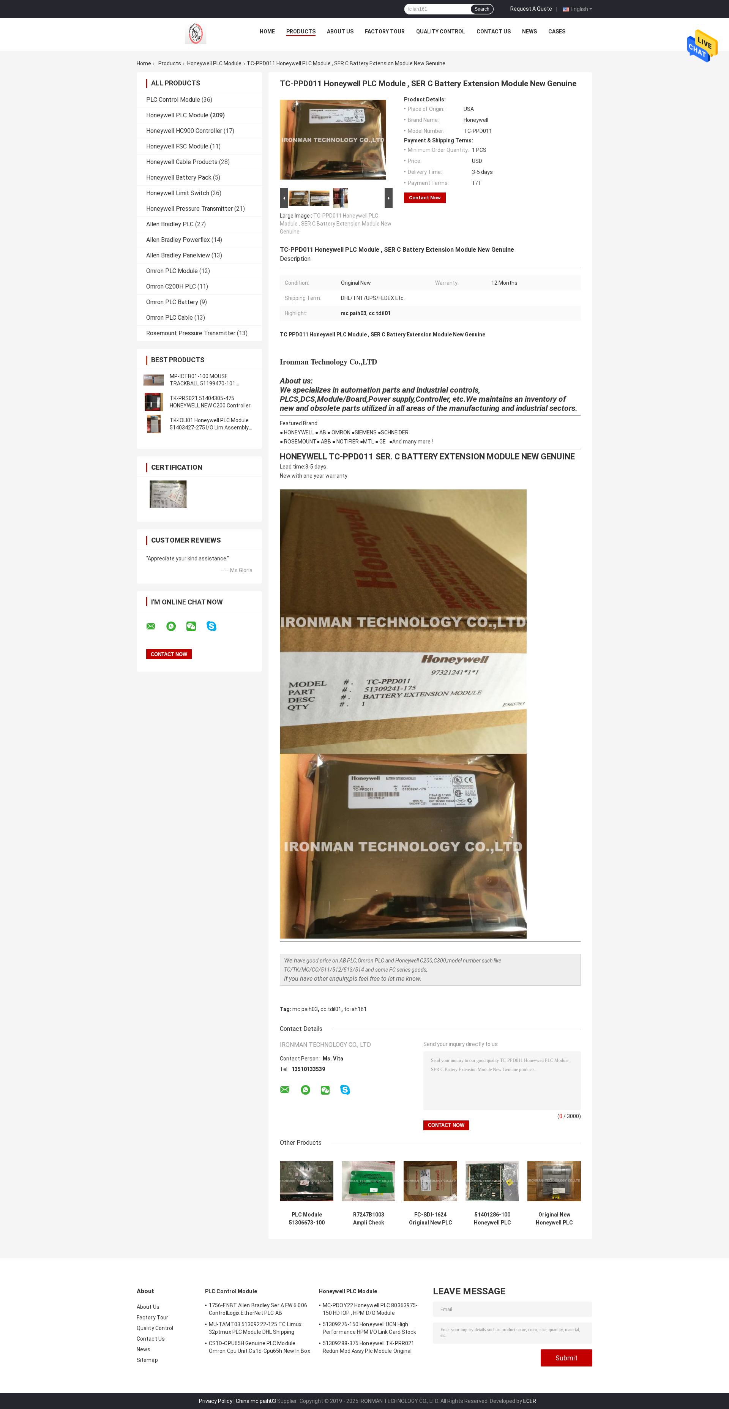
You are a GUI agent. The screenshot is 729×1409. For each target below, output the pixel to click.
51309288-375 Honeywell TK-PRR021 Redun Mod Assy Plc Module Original (368, 1347)
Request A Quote (531, 9)
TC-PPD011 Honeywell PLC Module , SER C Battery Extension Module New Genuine (335, 224)
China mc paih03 (256, 1401)
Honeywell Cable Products (182, 162)
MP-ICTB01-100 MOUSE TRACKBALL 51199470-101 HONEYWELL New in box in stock (208, 383)
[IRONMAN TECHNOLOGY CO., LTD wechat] (195, 626)
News (529, 31)
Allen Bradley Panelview (178, 255)
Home (267, 31)
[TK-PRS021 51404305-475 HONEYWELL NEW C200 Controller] (154, 402)
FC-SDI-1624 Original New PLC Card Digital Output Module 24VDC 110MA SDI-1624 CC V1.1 (431, 1219)
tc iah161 (355, 1009)
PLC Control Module (173, 99)
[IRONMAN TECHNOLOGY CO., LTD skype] (216, 626)
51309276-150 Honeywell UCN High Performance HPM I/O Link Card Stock (370, 1328)
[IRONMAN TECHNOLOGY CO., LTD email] (155, 626)
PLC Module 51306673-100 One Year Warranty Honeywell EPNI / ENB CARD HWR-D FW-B (306, 1219)
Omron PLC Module (172, 271)
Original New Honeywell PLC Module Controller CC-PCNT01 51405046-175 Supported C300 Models (554, 1219)
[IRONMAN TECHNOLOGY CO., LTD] (194, 33)
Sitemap (147, 1360)
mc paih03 (305, 1009)
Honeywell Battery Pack (178, 177)
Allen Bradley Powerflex (178, 239)
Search (482, 9)
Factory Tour (385, 31)
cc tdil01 (330, 1009)
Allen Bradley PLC (170, 224)
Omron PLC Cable (169, 317)
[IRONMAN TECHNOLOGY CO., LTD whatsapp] (175, 626)
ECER (529, 1401)
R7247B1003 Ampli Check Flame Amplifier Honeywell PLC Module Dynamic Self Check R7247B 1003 (369, 1219)
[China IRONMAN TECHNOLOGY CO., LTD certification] (168, 494)
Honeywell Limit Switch (177, 193)
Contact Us (494, 31)
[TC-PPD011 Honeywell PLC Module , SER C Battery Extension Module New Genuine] (333, 141)
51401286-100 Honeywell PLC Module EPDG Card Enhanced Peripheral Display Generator (492, 1219)
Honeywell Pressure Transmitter (189, 208)
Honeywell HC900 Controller (184, 130)
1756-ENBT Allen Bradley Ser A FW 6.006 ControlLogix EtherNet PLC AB (258, 1309)
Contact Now (425, 197)
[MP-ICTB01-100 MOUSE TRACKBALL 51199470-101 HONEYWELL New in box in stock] (154, 380)
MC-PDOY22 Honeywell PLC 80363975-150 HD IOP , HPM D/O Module (370, 1309)
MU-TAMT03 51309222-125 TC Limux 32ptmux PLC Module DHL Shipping (255, 1328)
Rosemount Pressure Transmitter (190, 333)
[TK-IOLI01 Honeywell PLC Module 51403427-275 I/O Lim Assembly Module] (154, 424)
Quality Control (440, 31)
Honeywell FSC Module (177, 146)
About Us (340, 31)
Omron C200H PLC (171, 286)
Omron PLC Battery (172, 302)
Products (301, 31)
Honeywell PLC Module (214, 63)
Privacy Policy (215, 1401)
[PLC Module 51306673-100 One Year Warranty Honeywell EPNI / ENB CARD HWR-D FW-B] (306, 1181)
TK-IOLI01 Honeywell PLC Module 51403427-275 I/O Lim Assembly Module (209, 427)
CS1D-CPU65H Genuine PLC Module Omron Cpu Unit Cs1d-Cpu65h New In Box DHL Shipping (259, 1348)
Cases (556, 31)
